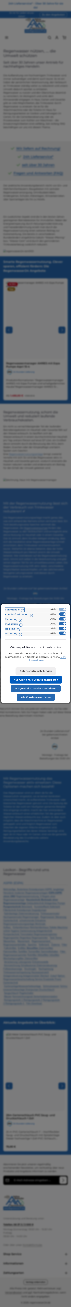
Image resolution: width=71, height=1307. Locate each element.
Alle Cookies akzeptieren (36, 697)
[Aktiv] (62, 609)
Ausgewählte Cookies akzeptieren (35, 688)
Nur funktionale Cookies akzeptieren (36, 679)
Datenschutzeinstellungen (36, 671)
